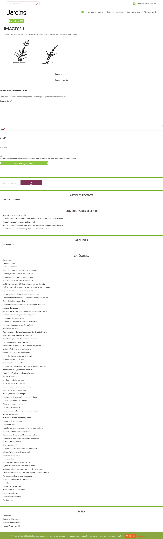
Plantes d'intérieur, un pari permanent (17, 476)
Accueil (82, 12)
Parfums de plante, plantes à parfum (17, 418)
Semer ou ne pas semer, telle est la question (20, 322)
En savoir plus (142, 536)
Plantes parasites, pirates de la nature (18, 370)
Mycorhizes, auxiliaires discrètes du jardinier (20, 466)
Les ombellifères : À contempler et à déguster (21, 294)
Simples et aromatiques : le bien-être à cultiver (21, 438)
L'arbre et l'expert (9, 424)
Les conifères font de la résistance (16, 462)
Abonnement (150, 12)
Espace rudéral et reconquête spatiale (18, 291)
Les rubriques (133, 12)
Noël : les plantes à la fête (13, 363)
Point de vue (8, 500)
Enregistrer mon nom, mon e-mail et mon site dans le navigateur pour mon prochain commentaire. (38, 158)
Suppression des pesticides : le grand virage (20, 397)
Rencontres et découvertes (14, 490)
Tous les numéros (115, 12)
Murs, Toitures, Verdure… (13, 442)
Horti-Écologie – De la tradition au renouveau (20, 339)
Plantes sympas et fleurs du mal (15, 342)
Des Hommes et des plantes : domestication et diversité (25, 332)
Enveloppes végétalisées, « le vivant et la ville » (33, 229)
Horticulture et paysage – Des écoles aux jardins (22, 346)
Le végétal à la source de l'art (14, 359)
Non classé (7, 260)
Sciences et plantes (10, 493)
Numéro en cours (95, 12)
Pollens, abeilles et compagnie (14, 394)
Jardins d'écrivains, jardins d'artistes (17, 349)
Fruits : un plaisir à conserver (14, 383)
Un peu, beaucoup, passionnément (16, 352)
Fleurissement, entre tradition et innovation (20, 435)
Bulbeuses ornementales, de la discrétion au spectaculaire (26, 472)
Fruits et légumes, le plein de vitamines (18, 387)
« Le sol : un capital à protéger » (15, 400)
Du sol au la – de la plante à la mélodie (17, 335)
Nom (2, 129)
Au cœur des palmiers (11, 308)
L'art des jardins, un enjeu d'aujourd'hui (18, 273)
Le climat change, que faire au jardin (17, 431)
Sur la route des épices (12, 407)
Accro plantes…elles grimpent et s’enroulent (20, 411)
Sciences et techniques (12, 496)
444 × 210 (23, 34)
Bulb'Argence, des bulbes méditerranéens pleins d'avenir (40, 225)
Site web (3, 147)
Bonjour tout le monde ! (12, 199)
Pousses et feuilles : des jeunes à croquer (19, 373)
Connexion (7, 515)
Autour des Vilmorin (10, 414)
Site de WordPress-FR (11, 526)
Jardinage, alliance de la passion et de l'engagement (23, 469)
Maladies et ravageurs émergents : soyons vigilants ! (23, 428)
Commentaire (6, 101)
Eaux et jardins (8, 459)
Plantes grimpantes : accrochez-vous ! (18, 280)
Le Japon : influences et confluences (17, 479)
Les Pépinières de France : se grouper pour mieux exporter (53, 34)
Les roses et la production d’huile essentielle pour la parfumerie (38, 218)
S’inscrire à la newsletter (146, 3)
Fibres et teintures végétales (14, 390)
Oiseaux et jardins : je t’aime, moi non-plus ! (20, 448)
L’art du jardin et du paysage (14, 421)
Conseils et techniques (12, 486)
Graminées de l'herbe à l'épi (13, 318)
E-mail (3, 138)
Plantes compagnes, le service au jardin (18, 325)
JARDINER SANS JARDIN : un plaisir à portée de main (24, 284)
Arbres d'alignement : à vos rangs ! (16, 452)
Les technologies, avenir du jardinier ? (17, 356)
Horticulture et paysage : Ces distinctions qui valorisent (25, 311)
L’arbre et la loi (20, 215)
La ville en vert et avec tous (13, 380)
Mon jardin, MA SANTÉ (12, 328)
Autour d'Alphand (10, 376)
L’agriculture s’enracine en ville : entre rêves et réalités (24, 366)
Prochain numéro (9, 263)
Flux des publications (11, 519)
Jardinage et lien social (11, 455)
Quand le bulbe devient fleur (14, 301)
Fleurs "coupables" (10, 445)
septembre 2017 (9, 244)
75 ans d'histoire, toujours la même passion (20, 315)
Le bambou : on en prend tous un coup (18, 277)
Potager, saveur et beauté (13, 404)
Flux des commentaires (12, 522)
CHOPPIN (7, 229)
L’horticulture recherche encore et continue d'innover (24, 304)
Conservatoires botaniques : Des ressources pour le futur (25, 297)
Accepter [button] (130, 536)
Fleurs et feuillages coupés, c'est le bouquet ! (20, 270)
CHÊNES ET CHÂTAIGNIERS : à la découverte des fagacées (26, 287)
